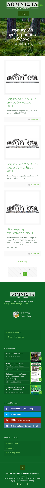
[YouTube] (24, 484)
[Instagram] (27, 484)
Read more (35, 119)
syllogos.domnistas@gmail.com (16, 304)
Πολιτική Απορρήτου (16, 337)
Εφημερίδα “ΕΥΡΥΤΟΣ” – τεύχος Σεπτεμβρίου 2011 (22, 167)
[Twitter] (21, 484)
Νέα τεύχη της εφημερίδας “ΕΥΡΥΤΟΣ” (22, 231)
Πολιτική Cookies (14, 332)
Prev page (24, 261)
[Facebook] (17, 484)
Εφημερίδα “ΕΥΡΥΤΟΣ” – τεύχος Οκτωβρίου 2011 (22, 102)
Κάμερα (11, 448)
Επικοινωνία (13, 443)
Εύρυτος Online (14, 453)
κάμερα (23, 14)
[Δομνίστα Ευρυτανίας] (22, 5)
